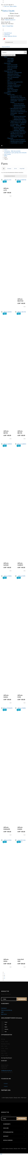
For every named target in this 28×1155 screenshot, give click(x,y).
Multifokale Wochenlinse (20, 119)
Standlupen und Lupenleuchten (15, 82)
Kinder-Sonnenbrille (12, 68)
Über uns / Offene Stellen (10, 6)
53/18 (15, 168)
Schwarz (9, 168)
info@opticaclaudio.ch (10, 19)
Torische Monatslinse (19, 104)
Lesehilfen (9, 79)
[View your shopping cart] (15, 39)
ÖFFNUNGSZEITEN (8, 1132)
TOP (1, 1154)
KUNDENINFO (6, 1124)
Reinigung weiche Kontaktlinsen (18, 141)
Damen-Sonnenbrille (12, 66)
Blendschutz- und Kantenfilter (14, 72)
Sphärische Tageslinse (19, 127)
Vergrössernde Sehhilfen (10, 71)
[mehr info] (10, 196)
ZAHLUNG (6, 1128)
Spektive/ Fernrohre (12, 91)
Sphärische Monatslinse (19, 107)
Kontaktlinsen (7, 93)
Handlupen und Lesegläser (14, 75)
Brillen (5, 57)
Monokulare (10, 88)
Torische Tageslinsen (19, 129)
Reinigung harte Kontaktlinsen (17, 139)
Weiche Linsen (11, 94)
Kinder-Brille (10, 61)
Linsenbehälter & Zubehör (16, 143)
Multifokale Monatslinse (19, 105)
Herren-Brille (10, 58)
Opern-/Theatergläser (12, 90)
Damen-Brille (10, 60)
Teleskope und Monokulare (14, 85)
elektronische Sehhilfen (13, 74)
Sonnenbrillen (7, 63)
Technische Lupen (11, 83)
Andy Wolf (22, 168)
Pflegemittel (10, 138)
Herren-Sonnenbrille (12, 65)
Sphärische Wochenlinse (20, 116)
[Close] (1, 145)
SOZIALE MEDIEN (7, 1140)
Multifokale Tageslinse (19, 130)
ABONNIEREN (21, 999)
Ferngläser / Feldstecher (13, 86)
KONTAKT (5, 1136)
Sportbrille (9, 69)
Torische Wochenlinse (19, 118)
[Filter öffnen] (3, 168)
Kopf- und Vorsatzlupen (13, 77)
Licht (8, 80)
